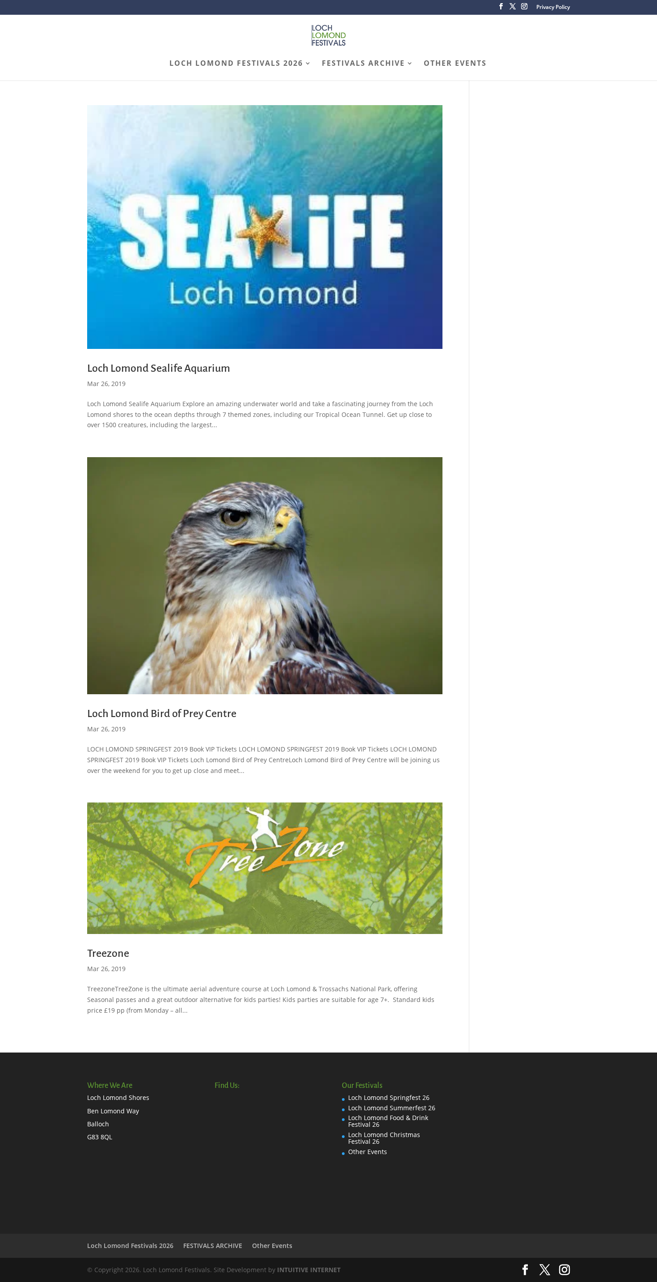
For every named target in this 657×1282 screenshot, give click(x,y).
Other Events (455, 64)
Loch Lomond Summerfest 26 (391, 1108)
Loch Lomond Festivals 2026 (236, 64)
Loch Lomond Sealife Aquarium (158, 368)
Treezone (108, 953)
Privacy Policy (553, 7)
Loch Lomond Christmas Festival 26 (384, 1138)
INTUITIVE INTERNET (309, 1269)
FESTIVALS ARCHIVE (363, 64)
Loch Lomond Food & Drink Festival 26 (388, 1121)
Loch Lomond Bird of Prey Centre (161, 713)
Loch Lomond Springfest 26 (389, 1097)
